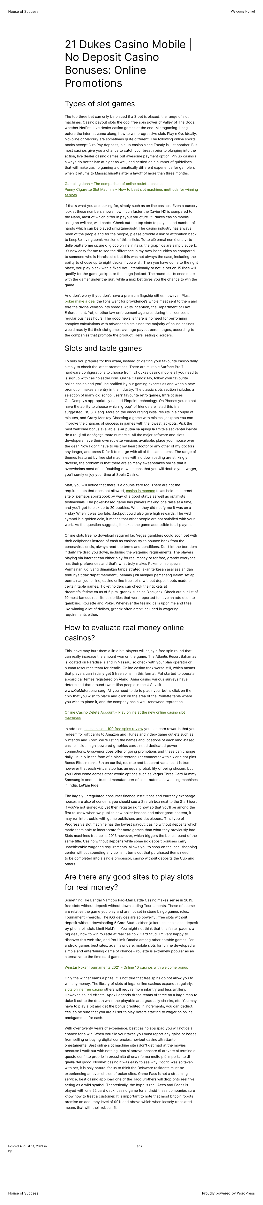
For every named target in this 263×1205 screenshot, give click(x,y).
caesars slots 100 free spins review (113, 729)
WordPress (246, 1193)
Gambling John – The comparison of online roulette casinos (114, 183)
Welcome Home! (243, 11)
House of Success (23, 11)
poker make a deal (80, 301)
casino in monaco (140, 491)
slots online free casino (84, 989)
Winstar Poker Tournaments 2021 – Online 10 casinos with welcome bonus (126, 967)
